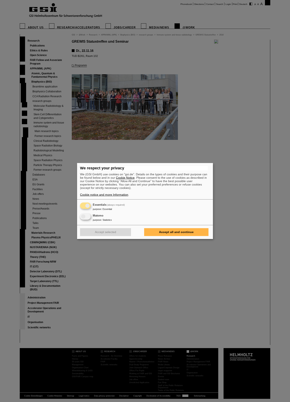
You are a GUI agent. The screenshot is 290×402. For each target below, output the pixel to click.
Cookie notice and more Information (104, 194)
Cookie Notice (125, 177)
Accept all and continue (176, 232)
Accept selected (105, 232)
